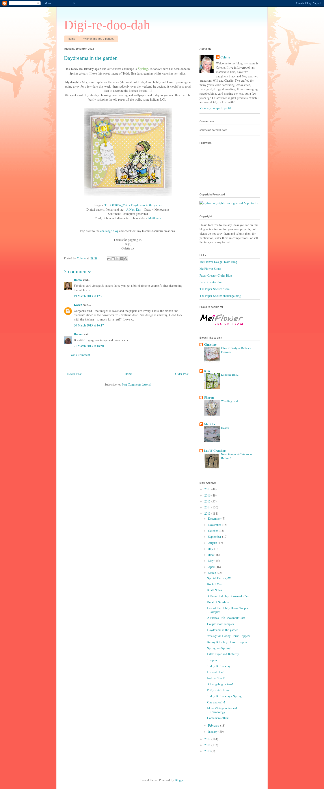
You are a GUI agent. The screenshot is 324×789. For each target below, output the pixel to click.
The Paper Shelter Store (214, 289)
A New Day (133, 209)
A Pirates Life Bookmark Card (226, 618)
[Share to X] (117, 259)
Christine (210, 344)
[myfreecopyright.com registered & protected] (229, 203)
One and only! (216, 702)
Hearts (225, 428)
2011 (207, 745)
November (215, 525)
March (212, 573)
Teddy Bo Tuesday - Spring (224, 696)
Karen (78, 304)
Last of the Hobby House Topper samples (227, 610)
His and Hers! (215, 672)
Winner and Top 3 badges (98, 38)
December (215, 518)
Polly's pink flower (219, 690)
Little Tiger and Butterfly (223, 654)
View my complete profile (215, 108)
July (211, 549)
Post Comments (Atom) (136, 384)
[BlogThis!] (113, 259)
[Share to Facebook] (121, 259)
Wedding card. (229, 401)
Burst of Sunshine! (219, 602)
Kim (207, 371)
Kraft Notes (214, 590)
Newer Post (74, 374)
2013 (207, 513)
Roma (78, 279)
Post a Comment (79, 355)
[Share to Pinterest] (125, 259)
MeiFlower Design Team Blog (218, 262)
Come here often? (218, 718)
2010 (207, 751)
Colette (225, 57)
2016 (207, 495)
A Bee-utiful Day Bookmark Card (228, 596)
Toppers (212, 660)
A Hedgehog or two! (220, 684)
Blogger (179, 780)
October (213, 530)
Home (71, 38)
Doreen (78, 334)
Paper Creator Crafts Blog (215, 275)
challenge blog (109, 231)
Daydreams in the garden (222, 630)
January (213, 731)
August (213, 543)
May (211, 560)
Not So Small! (216, 678)
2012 (207, 739)
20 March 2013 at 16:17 (89, 325)
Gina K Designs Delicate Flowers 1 (236, 350)
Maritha (209, 424)
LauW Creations (215, 450)
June (211, 555)
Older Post (181, 374)
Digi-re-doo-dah (107, 25)
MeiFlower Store (210, 268)
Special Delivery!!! (219, 578)
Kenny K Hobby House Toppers (227, 642)
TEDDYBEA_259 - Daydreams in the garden (133, 205)
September (215, 536)
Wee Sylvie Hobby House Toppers (228, 636)
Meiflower (154, 218)
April (212, 567)
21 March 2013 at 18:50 (89, 346)
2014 (207, 507)
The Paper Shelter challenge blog (220, 296)
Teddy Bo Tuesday (218, 666)
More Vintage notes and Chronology (222, 710)
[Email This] (109, 259)
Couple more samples (220, 624)
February (214, 725)
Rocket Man (214, 584)
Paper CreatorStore (211, 282)
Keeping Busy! (230, 375)
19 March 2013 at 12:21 (89, 296)
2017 (207, 489)
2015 (207, 501)
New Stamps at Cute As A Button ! (236, 456)
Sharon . (210, 397)
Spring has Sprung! (219, 648)
